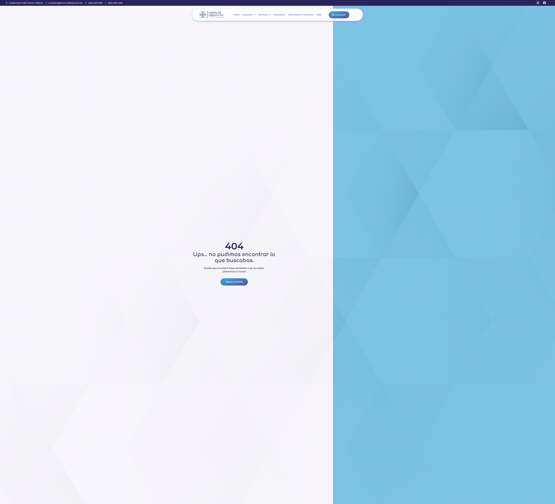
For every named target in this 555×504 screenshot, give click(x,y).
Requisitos (279, 14)
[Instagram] (538, 3)
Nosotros (248, 14)
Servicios (263, 14)
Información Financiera (301, 14)
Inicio (237, 14)
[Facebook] (544, 3)
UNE (319, 14)
